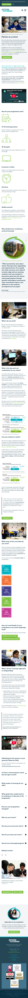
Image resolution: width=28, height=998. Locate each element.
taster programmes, (16, 50)
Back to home (18, 892)
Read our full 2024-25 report (9, 447)
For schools (11, 34)
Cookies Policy (9, 993)
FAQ (3, 993)
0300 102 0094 (14, 951)
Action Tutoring (5, 34)
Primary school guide (9, 636)
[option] (14, 264)
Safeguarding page (21, 705)
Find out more (6, 4)
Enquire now (7, 892)
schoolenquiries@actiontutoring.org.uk (11, 766)
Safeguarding (10, 994)
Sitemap (24, 993)
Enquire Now (7, 57)
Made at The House (18, 994)
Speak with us (7, 518)
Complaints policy (15, 996)
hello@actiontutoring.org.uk (14, 952)
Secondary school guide (10, 638)
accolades (21, 82)
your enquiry (13, 338)
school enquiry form (18, 402)
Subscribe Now (14, 932)
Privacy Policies (17, 993)
